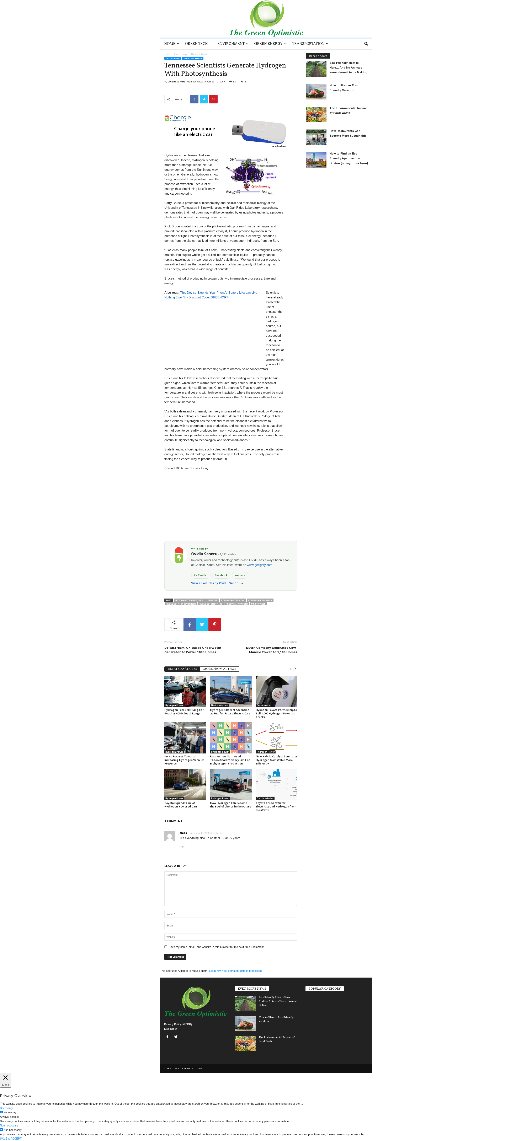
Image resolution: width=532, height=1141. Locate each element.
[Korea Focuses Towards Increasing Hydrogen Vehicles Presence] (185, 737)
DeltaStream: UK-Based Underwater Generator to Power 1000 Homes (192, 649)
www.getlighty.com (259, 565)
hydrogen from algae (233, 600)
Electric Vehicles (219, 705)
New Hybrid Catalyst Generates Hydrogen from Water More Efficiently (276, 760)
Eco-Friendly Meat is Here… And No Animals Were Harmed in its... (278, 1001)
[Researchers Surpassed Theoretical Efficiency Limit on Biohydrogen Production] (231, 737)
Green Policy (314, 1040)
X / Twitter (201, 575)
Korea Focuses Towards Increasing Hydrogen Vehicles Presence (184, 760)
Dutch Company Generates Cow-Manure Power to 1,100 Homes (271, 649)
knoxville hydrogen (237, 603)
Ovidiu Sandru (177, 81)
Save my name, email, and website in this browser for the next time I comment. (217, 946)
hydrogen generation (260, 600)
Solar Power (313, 1002)
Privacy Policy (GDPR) (178, 1024)
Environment (231, 44)
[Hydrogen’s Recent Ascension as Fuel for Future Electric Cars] (231, 691)
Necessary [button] (6, 1108)
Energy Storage (316, 1017)
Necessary (10, 1112)
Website (240, 575)
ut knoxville (258, 603)
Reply (182, 846)
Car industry (263, 705)
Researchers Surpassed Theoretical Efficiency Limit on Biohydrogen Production (230, 760)
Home (169, 44)
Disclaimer (170, 1028)
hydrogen (212, 600)
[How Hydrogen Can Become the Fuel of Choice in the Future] (231, 784)
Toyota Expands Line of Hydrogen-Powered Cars (180, 804)
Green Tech (196, 44)
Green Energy (268, 44)
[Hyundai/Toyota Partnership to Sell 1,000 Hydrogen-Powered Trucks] (276, 691)
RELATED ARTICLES (182, 669)
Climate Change (316, 1010)
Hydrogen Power (193, 58)
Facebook (221, 575)
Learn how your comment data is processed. (235, 970)
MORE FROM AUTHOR (219, 669)
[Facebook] (168, 1037)
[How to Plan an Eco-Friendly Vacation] (245, 1023)
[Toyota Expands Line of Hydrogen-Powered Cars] (185, 784)
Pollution (311, 1025)
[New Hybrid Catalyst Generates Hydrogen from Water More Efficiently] (276, 737)
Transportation (308, 44)
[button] (366, 44)
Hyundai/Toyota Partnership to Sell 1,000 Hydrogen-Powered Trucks (276, 713)
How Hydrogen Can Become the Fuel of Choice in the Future (230, 804)
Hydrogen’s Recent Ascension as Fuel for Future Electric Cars (230, 711)
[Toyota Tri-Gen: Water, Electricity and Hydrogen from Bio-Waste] (276, 784)
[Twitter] (176, 1037)
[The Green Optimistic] (266, 19)
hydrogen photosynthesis (181, 603)
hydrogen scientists (211, 603)
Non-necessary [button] (9, 1125)
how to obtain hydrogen (189, 600)
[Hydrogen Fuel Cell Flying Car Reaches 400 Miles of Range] (185, 691)
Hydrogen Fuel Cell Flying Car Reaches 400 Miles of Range (184, 711)
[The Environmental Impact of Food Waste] (245, 1043)
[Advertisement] (213, 329)
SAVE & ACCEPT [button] (11, 1138)
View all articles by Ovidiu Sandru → (217, 583)
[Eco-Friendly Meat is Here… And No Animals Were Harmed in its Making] (245, 1003)
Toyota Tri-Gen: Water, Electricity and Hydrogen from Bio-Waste (276, 806)
